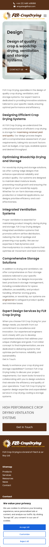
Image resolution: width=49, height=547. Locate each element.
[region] (24, 523)
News (5, 481)
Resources (7, 478)
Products (7, 471)
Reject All (24, 541)
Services (6, 475)
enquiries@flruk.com (26, 6)
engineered (8, 299)
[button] (45, 16)
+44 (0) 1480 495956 (26, 3)
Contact (6, 485)
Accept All (24, 527)
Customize (24, 534)
